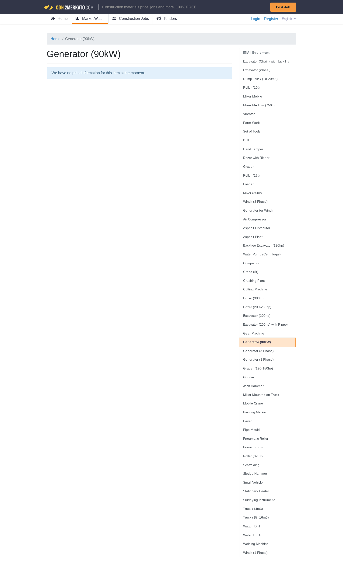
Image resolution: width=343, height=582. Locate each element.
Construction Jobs (133, 19)
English (287, 19)
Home (62, 19)
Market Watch (93, 19)
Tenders (170, 19)
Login (255, 19)
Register (271, 19)
